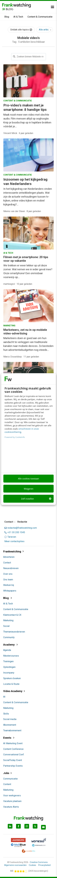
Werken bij (8, 585)
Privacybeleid (44, 865)
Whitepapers (9, 590)
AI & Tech (18, 16)
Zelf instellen (27, 498)
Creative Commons (39, 862)
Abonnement (9, 724)
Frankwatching (12, 551)
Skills (6, 713)
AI (4, 696)
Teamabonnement (12, 730)
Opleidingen (9, 667)
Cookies (32, 865)
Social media (9, 719)
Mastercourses (11, 655)
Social (6, 626)
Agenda (7, 650)
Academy (9, 644)
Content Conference (13, 749)
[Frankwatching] (16, 5)
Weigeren (28, 488)
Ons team (8, 579)
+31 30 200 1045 (16, 532)
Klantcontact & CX (12, 615)
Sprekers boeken (12, 678)
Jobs (6, 773)
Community (9, 637)
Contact (7, 562)
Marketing (8, 620)
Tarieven (11, 537)
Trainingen (8, 661)
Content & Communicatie (39, 16)
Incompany (8, 672)
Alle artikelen (45, 29)
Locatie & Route (11, 684)
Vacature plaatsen (12, 801)
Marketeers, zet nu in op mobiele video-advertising (25, 331)
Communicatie (10, 778)
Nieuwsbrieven (11, 568)
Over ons (7, 574)
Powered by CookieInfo (15, 437)
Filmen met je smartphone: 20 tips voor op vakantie (25, 258)
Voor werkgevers (12, 795)
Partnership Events (13, 765)
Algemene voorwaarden (15, 865)
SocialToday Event (12, 760)
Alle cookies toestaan (28, 478)
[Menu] (52, 7)
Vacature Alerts (11, 806)
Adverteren (8, 557)
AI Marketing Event (13, 743)
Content (7, 784)
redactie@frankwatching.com (22, 528)
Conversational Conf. (13, 754)
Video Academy (12, 691)
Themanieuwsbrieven (14, 631)
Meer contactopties (14, 541)
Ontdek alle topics (19, 29)
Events (7, 737)
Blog (6, 16)
